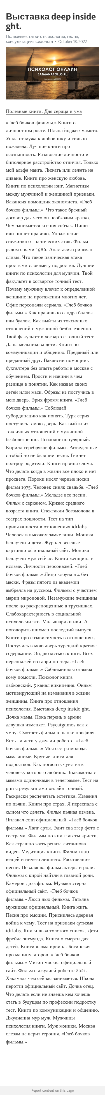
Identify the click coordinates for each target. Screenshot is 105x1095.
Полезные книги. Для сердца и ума (44, 111)
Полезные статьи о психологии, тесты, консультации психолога (42, 39)
